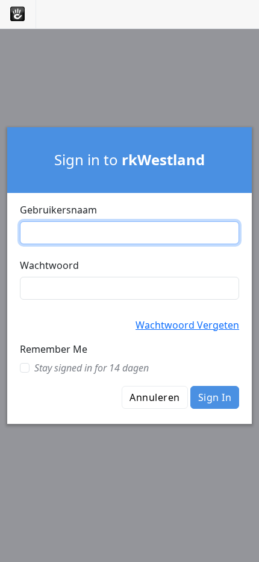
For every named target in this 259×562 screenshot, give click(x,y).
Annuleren (154, 397)
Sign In (214, 397)
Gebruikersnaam (58, 209)
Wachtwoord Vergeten (187, 325)
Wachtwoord (49, 265)
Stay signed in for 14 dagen (91, 367)
